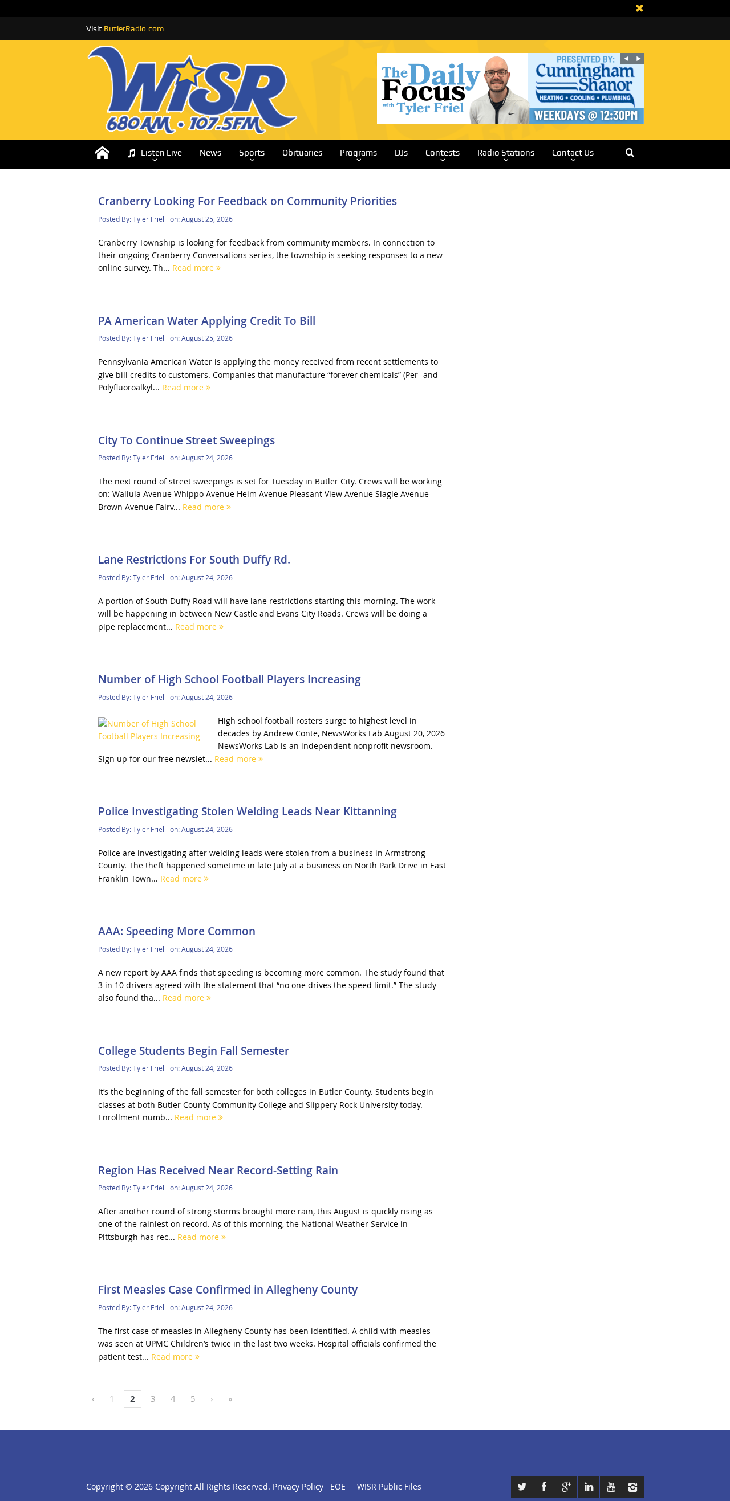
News (210, 153)
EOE (336, 1486)
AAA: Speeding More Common (177, 931)
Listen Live (161, 153)
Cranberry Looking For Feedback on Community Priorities (247, 201)
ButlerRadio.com (134, 28)
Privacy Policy (298, 1486)
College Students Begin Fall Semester (193, 1050)
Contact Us (573, 153)
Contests (442, 153)
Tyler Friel (148, 218)
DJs (401, 153)
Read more (194, 267)
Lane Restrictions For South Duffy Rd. (194, 559)
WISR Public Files (389, 1486)
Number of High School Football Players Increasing (229, 679)
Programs (358, 153)
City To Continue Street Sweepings (186, 440)
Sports (252, 153)
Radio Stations (505, 153)
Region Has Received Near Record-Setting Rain (218, 1170)
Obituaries (302, 153)
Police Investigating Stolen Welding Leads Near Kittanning (247, 811)
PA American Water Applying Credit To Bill (206, 320)
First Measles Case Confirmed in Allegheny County (228, 1289)
